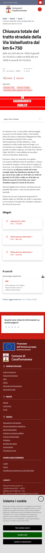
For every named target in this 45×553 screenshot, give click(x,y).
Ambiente (6, 440)
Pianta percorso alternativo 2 (21, 253)
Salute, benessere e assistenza (14, 426)
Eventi (5, 467)
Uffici (5, 379)
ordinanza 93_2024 (17, 222)
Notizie (5, 402)
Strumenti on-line (9, 450)
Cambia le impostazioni (22, 541)
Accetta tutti (22, 534)
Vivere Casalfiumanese (13, 458)
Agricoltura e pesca (10, 443)
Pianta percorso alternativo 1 (21, 237)
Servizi (9, 417)
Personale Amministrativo (12, 386)
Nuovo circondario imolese (10, 2)
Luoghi (5, 463)
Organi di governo (9, 372)
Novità (12, 18)
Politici (5, 382)
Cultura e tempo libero (11, 436)
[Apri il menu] (3, 9)
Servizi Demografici (10, 429)
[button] (40, 9)
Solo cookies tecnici (22, 528)
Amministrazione (13, 366)
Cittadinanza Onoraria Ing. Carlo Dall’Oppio (18, 470)
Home (5, 18)
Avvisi (20, 18)
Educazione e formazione (12, 422)
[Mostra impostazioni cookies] (43, 277)
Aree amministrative (10, 375)
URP (6, 281)
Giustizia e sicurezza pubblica (13, 433)
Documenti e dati (9, 389)
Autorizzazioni (8, 447)
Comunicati (7, 406)
